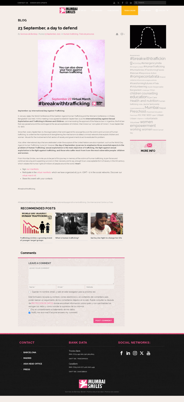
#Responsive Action (147, 73)
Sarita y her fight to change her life (106, 238)
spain (154, 115)
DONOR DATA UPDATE (38, 3)
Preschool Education (154, 112)
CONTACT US (23, 3)
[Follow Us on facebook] (121, 353)
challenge (145, 90)
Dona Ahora (146, 10)
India (141, 104)
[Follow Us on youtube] (148, 353)
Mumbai (152, 107)
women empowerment (143, 124)
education (139, 96)
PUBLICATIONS (113, 10)
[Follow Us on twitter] (142, 353)
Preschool (138, 111)
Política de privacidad (95, 392)
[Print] (117, 34)
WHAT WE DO (81, 10)
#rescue (134, 73)
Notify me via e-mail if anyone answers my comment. (54, 312)
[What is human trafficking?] (71, 223)
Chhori (152, 90)
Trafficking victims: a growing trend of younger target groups (36, 239)
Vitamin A (141, 119)
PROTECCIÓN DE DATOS (42, 303)
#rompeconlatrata (144, 76)
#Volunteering (138, 86)
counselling (150, 93)
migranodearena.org (137, 108)
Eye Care (152, 97)
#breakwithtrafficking (26, 202)
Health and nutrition (144, 100)
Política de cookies (112, 392)
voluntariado (151, 118)
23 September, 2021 (52, 34)
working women (141, 129)
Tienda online (130, 10)
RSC (140, 115)
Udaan (160, 115)
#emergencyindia (151, 63)
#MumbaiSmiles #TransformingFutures (147, 70)
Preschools (133, 115)
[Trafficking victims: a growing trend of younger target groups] (36, 223)
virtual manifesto (44, 172)
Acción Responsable (155, 87)
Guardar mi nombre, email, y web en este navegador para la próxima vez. (64, 292)
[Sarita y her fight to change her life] (107, 223)
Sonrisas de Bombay (29, 34)
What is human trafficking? (67, 238)
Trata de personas (86, 34)
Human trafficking (70, 34)
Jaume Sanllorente (151, 104)
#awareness (135, 55)
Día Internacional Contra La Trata (100, 202)
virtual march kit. (29, 175)
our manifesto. (33, 169)
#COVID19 (137, 63)
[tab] (42, 352)
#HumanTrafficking (43, 202)
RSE (144, 115)
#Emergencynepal (136, 67)
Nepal (162, 108)
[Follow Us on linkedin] (128, 353)
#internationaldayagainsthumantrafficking (69, 202)
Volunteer (134, 122)
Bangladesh (136, 90)
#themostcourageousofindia (147, 80)
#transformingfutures (141, 83)
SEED (149, 115)
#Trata (156, 83)
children (135, 93)
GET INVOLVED (96, 10)
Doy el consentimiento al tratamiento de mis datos (53, 309)
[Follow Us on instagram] (135, 353)
